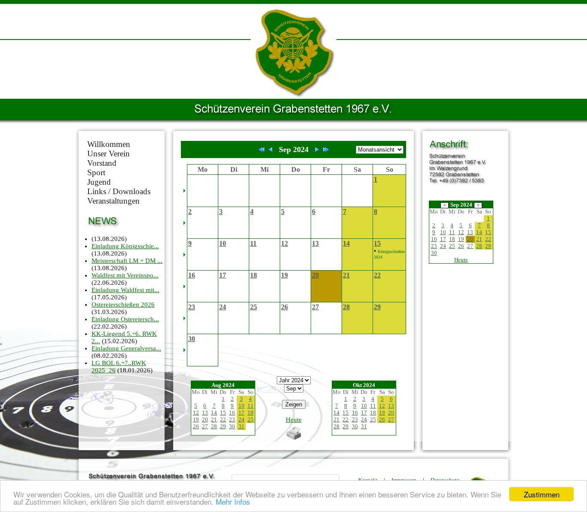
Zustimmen (541, 494)
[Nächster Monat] (317, 149)
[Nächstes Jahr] (325, 149)
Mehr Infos (233, 501)
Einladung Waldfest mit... (125, 289)
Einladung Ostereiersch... (125, 319)
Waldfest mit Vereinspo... (125, 275)
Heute (294, 419)
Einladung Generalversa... (126, 348)
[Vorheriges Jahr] (261, 149)
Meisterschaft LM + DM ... (127, 260)
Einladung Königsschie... (125, 246)
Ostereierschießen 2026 (123, 304)
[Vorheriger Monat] (270, 149)
